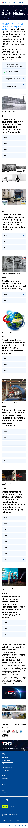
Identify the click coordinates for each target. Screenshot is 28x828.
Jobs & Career (5, 790)
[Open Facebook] (10, 800)
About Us (4, 789)
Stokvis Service (6, 782)
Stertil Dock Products (7, 780)
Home (3, 787)
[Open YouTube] (6, 800)
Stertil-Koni (5, 778)
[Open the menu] (25, 2)
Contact (4, 792)
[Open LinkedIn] (3, 800)
